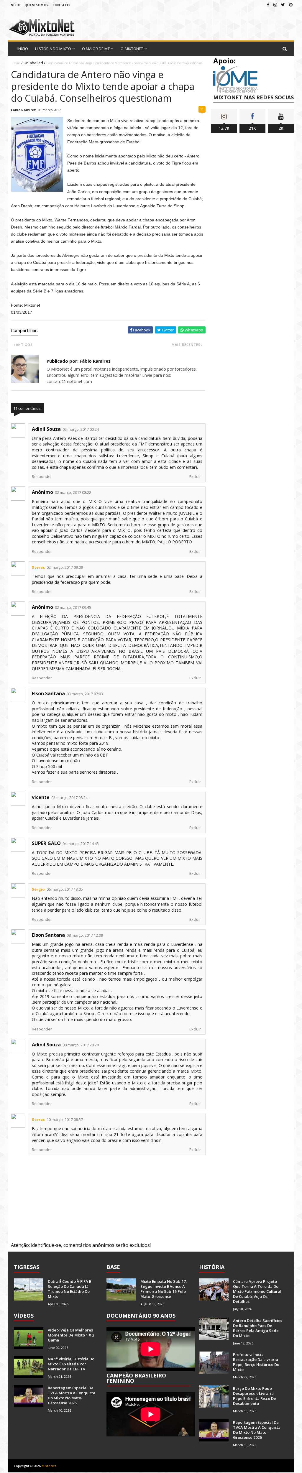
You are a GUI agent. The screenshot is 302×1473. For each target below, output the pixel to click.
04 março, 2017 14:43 (81, 843)
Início (14, 5)
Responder (42, 476)
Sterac (38, 567)
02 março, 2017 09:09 (65, 567)
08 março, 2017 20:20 (81, 1045)
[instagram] (275, 4)
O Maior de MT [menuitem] (96, 48)
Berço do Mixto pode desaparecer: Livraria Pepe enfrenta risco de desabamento (254, 1396)
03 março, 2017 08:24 (69, 797)
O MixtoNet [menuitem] (132, 48)
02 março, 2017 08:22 (73, 492)
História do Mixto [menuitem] (53, 48)
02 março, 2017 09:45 (73, 607)
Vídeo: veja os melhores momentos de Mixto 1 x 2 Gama (71, 1335)
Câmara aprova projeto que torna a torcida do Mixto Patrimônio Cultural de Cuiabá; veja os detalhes (257, 1291)
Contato (61, 5)
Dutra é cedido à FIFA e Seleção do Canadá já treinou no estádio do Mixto (69, 1289)
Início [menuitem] (22, 48)
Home (16, 63)
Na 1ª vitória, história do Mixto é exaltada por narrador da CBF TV (71, 1364)
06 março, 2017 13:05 (65, 889)
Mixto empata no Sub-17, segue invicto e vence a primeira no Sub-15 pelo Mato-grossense (163, 1289)
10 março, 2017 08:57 (65, 1119)
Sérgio (38, 889)
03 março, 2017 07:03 (85, 693)
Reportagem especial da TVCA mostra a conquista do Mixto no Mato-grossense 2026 (71, 1395)
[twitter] (283, 4)
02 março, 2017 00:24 (81, 429)
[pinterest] (291, 4)
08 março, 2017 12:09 (85, 935)
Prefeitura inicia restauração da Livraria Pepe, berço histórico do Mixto (256, 1362)
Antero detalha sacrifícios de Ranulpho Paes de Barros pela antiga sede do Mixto (257, 1328)
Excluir (195, 476)
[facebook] (268, 4)
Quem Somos (36, 5)
